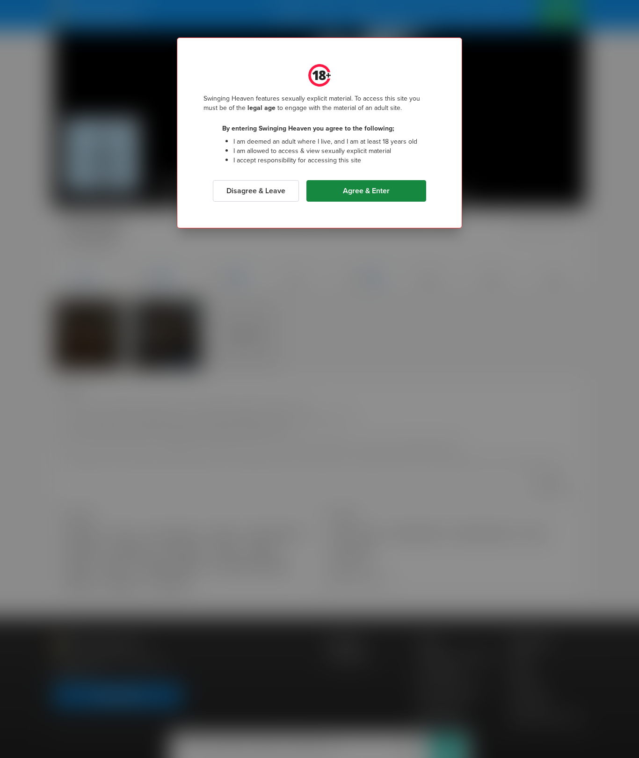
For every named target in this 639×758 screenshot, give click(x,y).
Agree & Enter (366, 190)
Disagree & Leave (255, 190)
